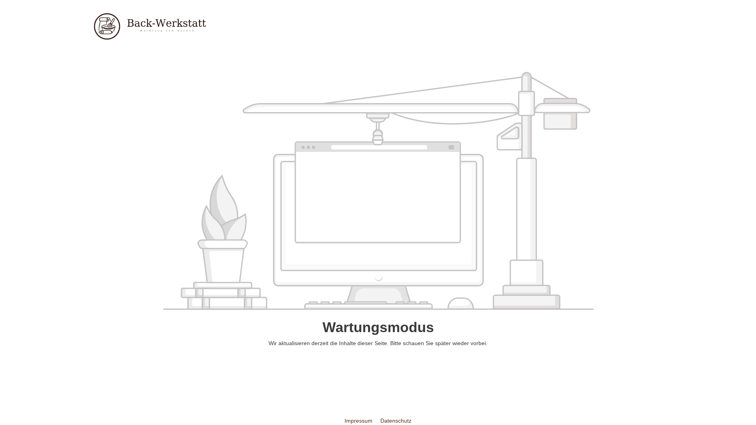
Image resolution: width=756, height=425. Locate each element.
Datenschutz (395, 421)
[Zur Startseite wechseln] (150, 26)
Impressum (359, 421)
